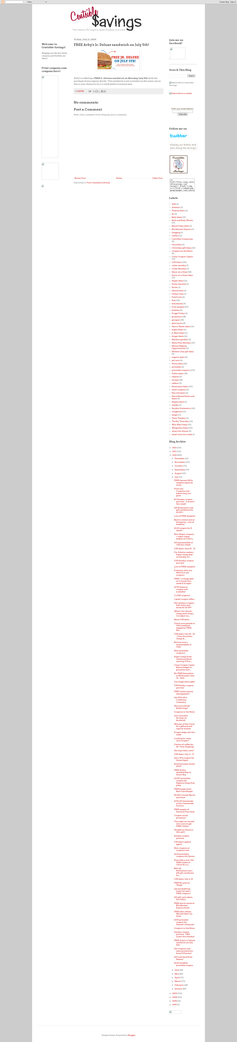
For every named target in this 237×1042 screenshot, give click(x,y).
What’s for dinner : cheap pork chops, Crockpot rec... (184, 613)
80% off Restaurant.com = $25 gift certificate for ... (184, 871)
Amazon (176, 207)
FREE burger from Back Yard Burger (183, 790)
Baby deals (177, 217)
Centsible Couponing (182, 239)
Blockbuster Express (181, 229)
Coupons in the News (182, 251)
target (175, 415)
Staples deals (178, 402)
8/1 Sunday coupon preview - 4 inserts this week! (184, 501)
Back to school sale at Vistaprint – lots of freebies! (184, 522)
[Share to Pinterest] (104, 91)
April (177, 977)
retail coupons (179, 390)
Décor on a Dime (179, 272)
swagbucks (177, 411)
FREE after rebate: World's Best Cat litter (183, 913)
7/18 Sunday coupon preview (184, 686)
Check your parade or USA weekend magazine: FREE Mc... (184, 626)
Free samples (178, 307)
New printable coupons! (181, 652)
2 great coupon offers (184, 599)
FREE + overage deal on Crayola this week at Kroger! (184, 581)
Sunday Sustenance (181, 408)
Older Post (157, 178)
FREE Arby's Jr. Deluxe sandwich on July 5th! (184, 942)
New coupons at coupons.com (182, 849)
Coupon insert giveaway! (181, 816)
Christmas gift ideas (181, 248)
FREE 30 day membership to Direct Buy (182, 772)
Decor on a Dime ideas (182, 275)
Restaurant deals (180, 386)
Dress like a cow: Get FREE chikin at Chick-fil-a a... (184, 862)
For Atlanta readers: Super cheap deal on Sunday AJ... (184, 554)
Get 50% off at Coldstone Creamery (180, 699)
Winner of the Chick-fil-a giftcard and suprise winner (184, 726)
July (177, 477)
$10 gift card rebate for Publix (183, 898)
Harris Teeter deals (181, 326)
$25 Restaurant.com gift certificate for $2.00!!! (183, 510)
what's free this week (182, 434)
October (179, 466)
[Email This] (94, 91)
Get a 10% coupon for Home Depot (184, 759)
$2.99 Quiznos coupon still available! (181, 589)
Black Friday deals (180, 226)
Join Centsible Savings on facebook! (181, 718)
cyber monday (179, 265)
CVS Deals (176, 262)
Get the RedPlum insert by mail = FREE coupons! (182, 891)
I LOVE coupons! (182, 595)
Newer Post (80, 178)
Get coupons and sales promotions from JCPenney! (183, 950)
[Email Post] (89, 91)
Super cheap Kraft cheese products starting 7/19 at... (183, 659)
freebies (176, 310)
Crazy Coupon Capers (182, 256)
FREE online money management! (183, 692)
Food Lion (177, 297)
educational (177, 290)
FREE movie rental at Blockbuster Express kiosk (184, 905)
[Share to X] (99, 91)
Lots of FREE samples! (184, 516)
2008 (174, 997)
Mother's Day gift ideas (183, 351)
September (180, 470)
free (174, 300)
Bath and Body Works (182, 220)
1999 (174, 1005)
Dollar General (179, 284)
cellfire (175, 236)
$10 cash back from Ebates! (183, 958)
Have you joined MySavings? (182, 707)
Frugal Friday (178, 313)
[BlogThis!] (97, 91)
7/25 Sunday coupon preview (184, 561)
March (178, 981)
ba (173, 214)
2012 (174, 447)
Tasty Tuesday (179, 418)
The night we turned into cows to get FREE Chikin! (184, 823)
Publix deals (178, 373)
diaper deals (178, 281)
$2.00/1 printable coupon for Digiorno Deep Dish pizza (184, 781)
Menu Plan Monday (181, 343)
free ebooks (177, 303)
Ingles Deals (177, 330)
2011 (174, 451)
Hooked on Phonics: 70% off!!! (184, 831)
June (177, 970)
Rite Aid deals (178, 393)
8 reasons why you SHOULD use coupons (183, 572)
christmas (177, 244)
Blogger (131, 1035)
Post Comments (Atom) (98, 183)
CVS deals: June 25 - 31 (184, 548)
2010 (174, 455)
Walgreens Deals (180, 428)
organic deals (178, 357)
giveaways (177, 317)
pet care (176, 360)
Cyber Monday (179, 269)
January (179, 989)
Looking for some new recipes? (182, 739)
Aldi (174, 204)
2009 (174, 993)
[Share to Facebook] (102, 91)
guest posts (177, 323)
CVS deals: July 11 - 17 (184, 754)
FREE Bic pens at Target (182, 884)
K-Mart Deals (178, 333)
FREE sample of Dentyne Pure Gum (184, 810)
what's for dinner (180, 431)
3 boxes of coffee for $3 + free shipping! (184, 745)
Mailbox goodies (180, 339)
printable (176, 367)
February (179, 985)
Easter (175, 287)
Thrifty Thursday (180, 421)
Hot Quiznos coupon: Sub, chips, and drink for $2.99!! (184, 605)
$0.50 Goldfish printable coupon (183, 964)
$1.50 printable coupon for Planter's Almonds (184, 922)
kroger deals (178, 336)
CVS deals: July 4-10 (183, 879)
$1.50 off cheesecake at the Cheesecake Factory (184, 803)
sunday (175, 405)
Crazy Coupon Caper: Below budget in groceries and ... (184, 667)
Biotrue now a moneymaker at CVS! (182, 644)
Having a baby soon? (184, 750)
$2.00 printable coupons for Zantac (184, 855)
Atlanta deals (178, 210)
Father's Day (178, 294)
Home (119, 178)
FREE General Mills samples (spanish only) (183, 482)
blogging (176, 232)
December (180, 458)
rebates (175, 377)
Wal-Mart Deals (179, 424)
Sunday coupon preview (181, 837)
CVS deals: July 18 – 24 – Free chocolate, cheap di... (184, 636)
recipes (175, 380)
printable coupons (181, 370)
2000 (174, 1001)
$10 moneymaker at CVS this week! (183, 543)
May (177, 974)
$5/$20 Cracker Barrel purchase (184, 796)
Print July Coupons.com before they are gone (182, 492)
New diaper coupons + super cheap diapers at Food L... (184, 536)
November (180, 462)
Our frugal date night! (184, 682)
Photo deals (177, 363)
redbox (175, 383)
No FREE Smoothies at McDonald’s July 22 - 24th (184, 675)
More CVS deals (181, 619)
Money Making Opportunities (179, 347)
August (178, 473)
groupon (176, 320)
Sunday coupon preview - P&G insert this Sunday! (184, 934)
